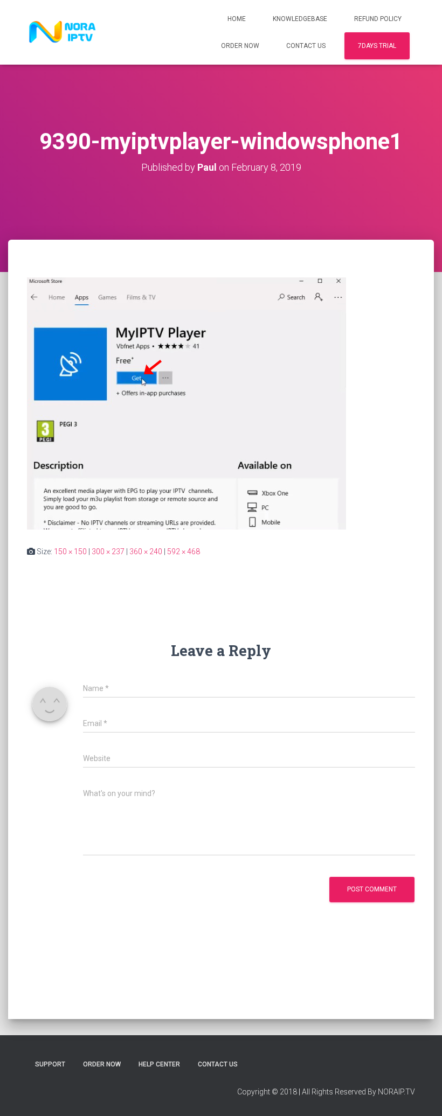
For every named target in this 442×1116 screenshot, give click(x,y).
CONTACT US (306, 46)
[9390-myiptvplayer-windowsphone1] (186, 403)
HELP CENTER (159, 1064)
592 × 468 (183, 551)
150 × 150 (70, 551)
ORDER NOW (240, 46)
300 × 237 (108, 551)
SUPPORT (50, 1064)
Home (236, 19)
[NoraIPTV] (62, 32)
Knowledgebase (300, 19)
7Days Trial (377, 46)
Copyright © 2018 (267, 1091)
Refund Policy (378, 19)
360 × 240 (145, 551)
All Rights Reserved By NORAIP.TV (358, 1091)
